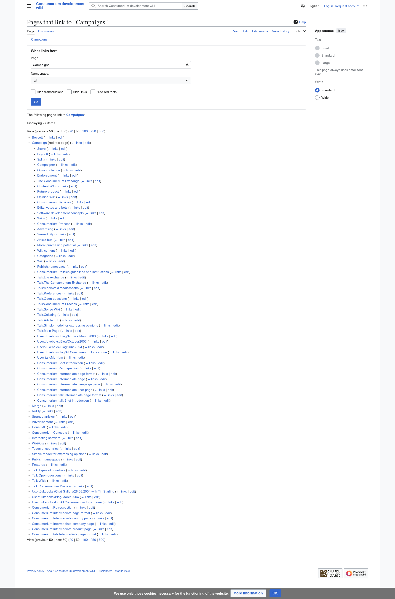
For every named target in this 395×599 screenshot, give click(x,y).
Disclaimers (105, 571)
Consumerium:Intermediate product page (62, 529)
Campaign (39, 142)
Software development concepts (60, 213)
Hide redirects (106, 92)
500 (101, 131)
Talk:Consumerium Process (57, 304)
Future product (48, 191)
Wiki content (46, 250)
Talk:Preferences (49, 293)
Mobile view (122, 571)
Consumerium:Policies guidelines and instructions (73, 272)
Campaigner (46, 164)
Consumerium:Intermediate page (61, 379)
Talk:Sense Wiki (48, 309)
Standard (328, 55)
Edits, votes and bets (52, 207)
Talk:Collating (46, 314)
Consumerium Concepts (49, 432)
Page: (35, 58)
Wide (325, 97)
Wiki (40, 261)
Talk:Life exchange (50, 277)
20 (71, 131)
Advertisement (42, 422)
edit (60, 137)
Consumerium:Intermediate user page (64, 390)
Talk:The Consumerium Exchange (61, 282)
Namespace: (40, 73)
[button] (29, 6)
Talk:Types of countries (48, 470)
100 (85, 131)
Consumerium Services (54, 202)
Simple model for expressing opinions (59, 454)
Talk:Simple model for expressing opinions (67, 325)
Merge (36, 406)
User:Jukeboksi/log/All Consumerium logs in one (72, 352)
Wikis (41, 218)
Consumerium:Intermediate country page (61, 518)
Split (40, 159)
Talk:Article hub (48, 320)
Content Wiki (46, 186)
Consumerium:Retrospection (58, 368)
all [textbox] (35, 80)
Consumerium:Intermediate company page (63, 523)
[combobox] (111, 64)
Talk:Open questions (52, 298)
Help (302, 22)
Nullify (36, 411)
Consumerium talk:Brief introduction (63, 400)
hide (341, 30)
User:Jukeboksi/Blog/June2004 (59, 347)
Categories (45, 256)
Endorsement (47, 175)
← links (50, 137)
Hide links (80, 92)
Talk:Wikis (39, 480)
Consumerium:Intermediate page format (66, 374)
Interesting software (46, 438)
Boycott (37, 137)
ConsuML (39, 427)
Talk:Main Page (48, 330)
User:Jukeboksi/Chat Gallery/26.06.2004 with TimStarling (73, 491)
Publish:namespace (51, 266)
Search (189, 6)
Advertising (45, 229)
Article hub (45, 240)
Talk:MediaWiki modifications (58, 288)
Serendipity (45, 234)
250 (93, 131)
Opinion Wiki (46, 197)
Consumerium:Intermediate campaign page (68, 384)
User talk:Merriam (50, 357)
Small (325, 48)
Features (38, 464)
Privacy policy (35, 571)
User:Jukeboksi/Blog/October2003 (62, 341)
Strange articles (43, 416)
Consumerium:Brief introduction (60, 363)
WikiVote (38, 443)
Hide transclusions (50, 92)
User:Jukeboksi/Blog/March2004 (55, 497)
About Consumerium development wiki (71, 571)
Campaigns (39, 39)
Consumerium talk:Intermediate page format (69, 395)
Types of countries (45, 448)
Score (41, 148)
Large (325, 62)
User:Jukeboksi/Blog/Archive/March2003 (66, 336)
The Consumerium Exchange (58, 181)
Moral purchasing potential (56, 245)
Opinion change (48, 170)
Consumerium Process (53, 224)
